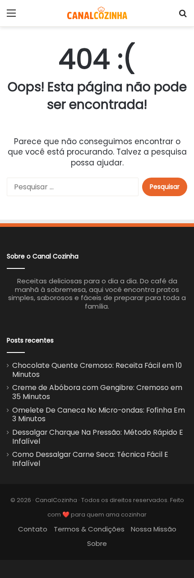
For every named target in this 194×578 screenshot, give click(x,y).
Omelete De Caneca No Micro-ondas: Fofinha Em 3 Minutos (98, 414)
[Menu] (11, 16)
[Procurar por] (182, 16)
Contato (32, 529)
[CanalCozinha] (97, 13)
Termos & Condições (89, 529)
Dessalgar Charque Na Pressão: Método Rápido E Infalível (97, 436)
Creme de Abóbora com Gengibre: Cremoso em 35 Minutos (97, 392)
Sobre (97, 543)
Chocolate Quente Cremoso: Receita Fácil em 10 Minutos (97, 370)
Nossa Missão (153, 529)
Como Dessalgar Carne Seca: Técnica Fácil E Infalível (90, 459)
